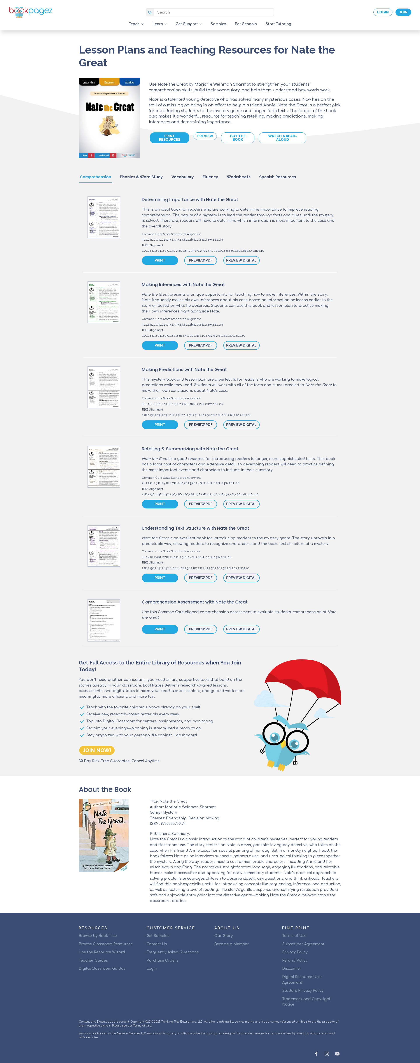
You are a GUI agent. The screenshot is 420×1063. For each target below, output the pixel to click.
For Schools (246, 24)
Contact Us (157, 944)
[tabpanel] (210, 423)
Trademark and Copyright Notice (306, 1002)
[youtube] (337, 1054)
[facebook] (316, 1054)
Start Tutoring (278, 24)
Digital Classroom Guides (102, 969)
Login (152, 969)
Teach (134, 24)
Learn (157, 24)
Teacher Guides (93, 960)
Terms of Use (294, 936)
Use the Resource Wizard (102, 952)
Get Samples (158, 936)
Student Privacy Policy (303, 991)
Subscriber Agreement (303, 944)
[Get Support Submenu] (202, 24)
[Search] (150, 12)
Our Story (223, 936)
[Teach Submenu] (144, 24)
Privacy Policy (295, 952)
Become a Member (231, 944)
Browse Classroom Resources (106, 944)
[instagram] (327, 1054)
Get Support (187, 24)
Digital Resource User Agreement (302, 980)
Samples (218, 24)
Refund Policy (294, 960)
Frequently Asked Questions (173, 952)
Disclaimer (291, 969)
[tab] (95, 177)
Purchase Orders (162, 960)
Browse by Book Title (98, 936)
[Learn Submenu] (167, 24)
